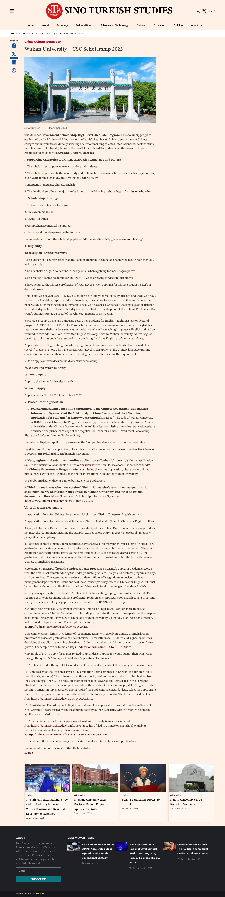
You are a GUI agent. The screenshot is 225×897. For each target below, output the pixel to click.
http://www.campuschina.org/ (124, 239)
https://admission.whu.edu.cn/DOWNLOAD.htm (58, 626)
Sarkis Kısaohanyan (34, 893)
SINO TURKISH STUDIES (118, 11)
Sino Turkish (32, 128)
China (28, 42)
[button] (11, 11)
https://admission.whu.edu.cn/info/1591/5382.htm (62, 725)
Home (14, 33)
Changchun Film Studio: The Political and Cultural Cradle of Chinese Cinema (193, 849)
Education (53, 42)
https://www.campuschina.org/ (44, 500)
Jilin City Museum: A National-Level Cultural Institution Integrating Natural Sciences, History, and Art (144, 853)
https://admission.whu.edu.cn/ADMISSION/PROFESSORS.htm (67, 734)
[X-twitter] (204, 11)
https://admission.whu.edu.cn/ (135, 191)
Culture (26, 33)
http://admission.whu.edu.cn (88, 465)
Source (28, 752)
